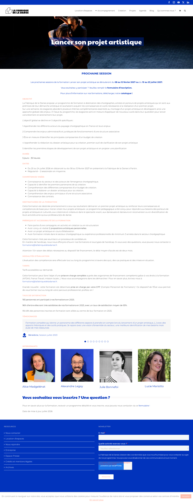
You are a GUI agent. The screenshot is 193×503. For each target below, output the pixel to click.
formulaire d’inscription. (119, 88)
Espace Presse (12, 453)
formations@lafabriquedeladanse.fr (39, 245)
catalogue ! (126, 93)
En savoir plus (96, 500)
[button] (185, 10)
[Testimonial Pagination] (85, 339)
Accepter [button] (186, 496)
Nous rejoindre (13, 442)
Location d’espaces (15, 436)
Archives (10, 465)
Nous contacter (13, 430)
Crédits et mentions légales (19, 459)
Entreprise (11, 447)
